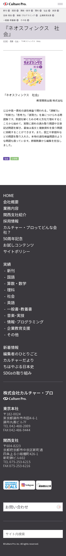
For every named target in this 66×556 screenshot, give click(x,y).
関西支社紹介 (14, 214)
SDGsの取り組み (17, 373)
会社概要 (11, 202)
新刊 (5, 10)
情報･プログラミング (26, 15)
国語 (14, 10)
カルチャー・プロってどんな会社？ (30, 230)
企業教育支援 (45, 15)
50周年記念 (13, 238)
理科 (37, 10)
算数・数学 (25, 10)
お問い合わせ (16, 507)
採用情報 (11, 221)
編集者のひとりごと (20, 353)
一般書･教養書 (9, 20)
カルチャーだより (18, 360)
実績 (11, 41)
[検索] (58, 534)
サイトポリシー (16, 251)
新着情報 (11, 347)
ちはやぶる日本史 (18, 366)
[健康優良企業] (44, 485)
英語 (54, 10)
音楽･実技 (7, 15)
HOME (5, 41)
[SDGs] (11, 485)
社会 (45, 10)
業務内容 (11, 208)
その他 (23, 20)
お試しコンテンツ (18, 245)
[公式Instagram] (27, 485)
